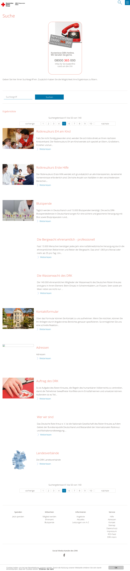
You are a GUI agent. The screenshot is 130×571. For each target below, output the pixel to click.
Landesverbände (47, 453)
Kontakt (112, 522)
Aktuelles (80, 519)
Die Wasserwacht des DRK (54, 276)
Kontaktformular (47, 312)
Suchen (49, 97)
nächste (105, 123)
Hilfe (112, 516)
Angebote (81, 516)
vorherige (30, 123)
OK (116, 567)
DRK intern (112, 537)
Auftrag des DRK (47, 381)
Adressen (42, 348)
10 (91, 123)
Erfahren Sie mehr (46, 569)
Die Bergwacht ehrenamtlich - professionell (66, 239)
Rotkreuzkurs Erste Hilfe (52, 168)
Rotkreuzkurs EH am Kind (53, 131)
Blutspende (44, 203)
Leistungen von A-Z (80, 522)
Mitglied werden (49, 516)
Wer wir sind (45, 417)
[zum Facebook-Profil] (64, 555)
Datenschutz (112, 528)
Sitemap (111, 525)
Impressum (112, 531)
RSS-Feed (112, 534)
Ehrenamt (49, 519)
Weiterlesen (45, 149)
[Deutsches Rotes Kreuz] (7, 5)
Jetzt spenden (18, 516)
